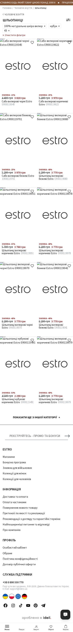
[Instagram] (13, 605)
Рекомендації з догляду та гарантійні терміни (31, 519)
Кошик (65, 629)
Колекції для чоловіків (17, 479)
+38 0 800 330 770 (13, 582)
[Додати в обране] (32, 42)
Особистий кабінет (15, 547)
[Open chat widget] (65, 615)
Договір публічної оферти (19, 564)
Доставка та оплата (15, 496)
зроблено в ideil (36, 618)
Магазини (9, 456)
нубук (53, 26)
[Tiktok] (21, 605)
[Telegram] (43, 605)
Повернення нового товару (20, 507)
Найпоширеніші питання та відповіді (26, 524)
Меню (7, 629)
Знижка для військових (17, 468)
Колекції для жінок (14, 473)
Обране (51, 629)
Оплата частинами (14, 502)
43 (5, 30)
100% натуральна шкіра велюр (23, 26)
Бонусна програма (14, 462)
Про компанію (12, 530)
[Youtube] (28, 605)
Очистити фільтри (15, 35)
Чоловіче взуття (14, 14)
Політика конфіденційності (20, 558)
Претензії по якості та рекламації (24, 513)
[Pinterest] (35, 605)
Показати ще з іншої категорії (35, 417)
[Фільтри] (68, 20)
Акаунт (36, 629)
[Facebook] (5, 605)
